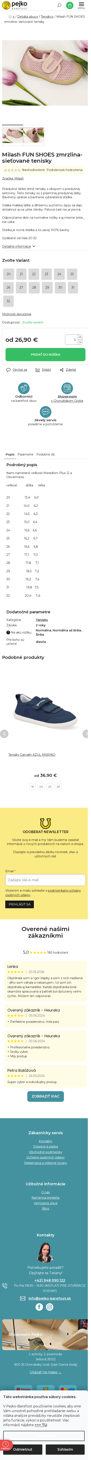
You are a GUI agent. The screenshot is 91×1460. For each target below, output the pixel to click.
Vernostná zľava (45, 1203)
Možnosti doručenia (16, 314)
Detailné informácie (16, 246)
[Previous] (4, 734)
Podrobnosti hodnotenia (65, 170)
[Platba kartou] (68, 1389)
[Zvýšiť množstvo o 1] (80, 337)
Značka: (13, 178)
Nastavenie (44, 1436)
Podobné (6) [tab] (45, 454)
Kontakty (45, 1141)
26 (58, 786)
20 (41, 786)
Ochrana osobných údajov (45, 1157)
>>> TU (41, 1425)
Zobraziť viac (45, 1096)
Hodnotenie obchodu (45, 932)
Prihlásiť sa (19, 904)
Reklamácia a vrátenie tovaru (45, 1163)
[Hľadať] (59, 5)
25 (49, 786)
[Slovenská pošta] (45, 1389)
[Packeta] (23, 1389)
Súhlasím (65, 1449)
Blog (45, 1208)
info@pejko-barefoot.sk (50, 1298)
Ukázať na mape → (46, 1372)
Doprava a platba (45, 1146)
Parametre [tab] (25, 454)
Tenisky (42, 620)
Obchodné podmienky (45, 1152)
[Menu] (81, 5)
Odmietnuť (22, 1449)
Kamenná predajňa (45, 1198)
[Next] (87, 734)
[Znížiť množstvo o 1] (80, 342)
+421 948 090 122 (49, 1280)
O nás (45, 1192)
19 (32, 786)
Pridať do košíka (45, 354)
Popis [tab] (10, 454)
